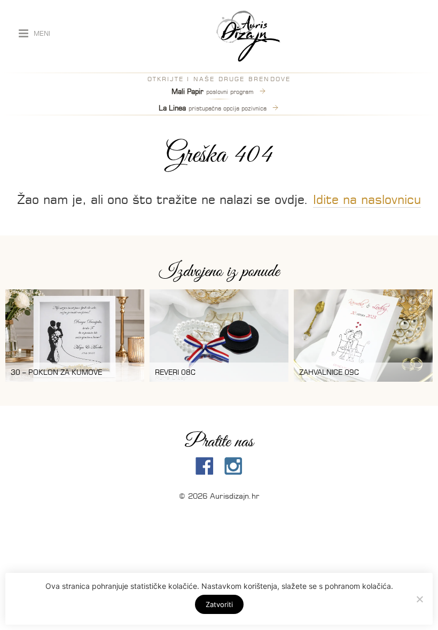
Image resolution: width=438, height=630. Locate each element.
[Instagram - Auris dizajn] (233, 466)
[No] (419, 599)
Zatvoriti (219, 604)
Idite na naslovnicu (367, 199)
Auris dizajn (248, 36)
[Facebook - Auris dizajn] (204, 466)
